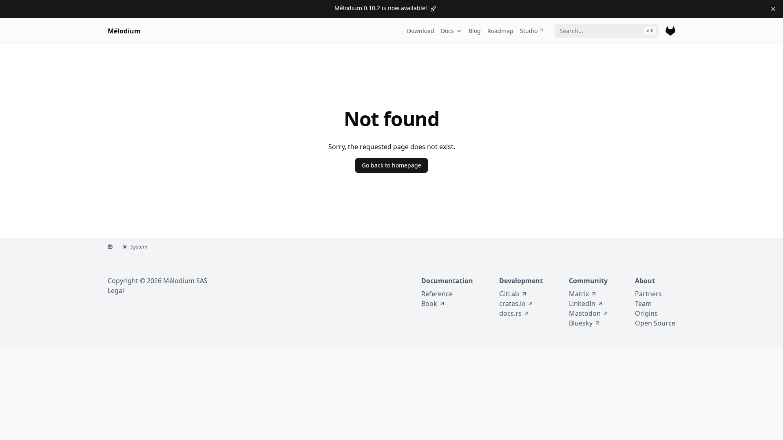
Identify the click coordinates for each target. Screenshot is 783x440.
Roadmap (500, 31)
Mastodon (585, 313)
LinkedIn (582, 303)
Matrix (579, 293)
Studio (528, 31)
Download (420, 31)
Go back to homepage (391, 165)
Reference (437, 293)
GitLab (509, 293)
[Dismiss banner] (773, 8)
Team (643, 303)
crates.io (512, 303)
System (138, 246)
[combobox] (607, 31)
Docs (447, 31)
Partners (648, 293)
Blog (475, 31)
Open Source (655, 323)
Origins (646, 313)
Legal (116, 290)
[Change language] (110, 247)
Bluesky (581, 323)
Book (429, 303)
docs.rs (510, 313)
